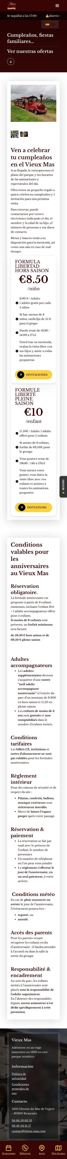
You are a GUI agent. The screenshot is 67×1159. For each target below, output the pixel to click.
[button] (57, 5)
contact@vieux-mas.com (29, 1131)
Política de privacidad (19, 1076)
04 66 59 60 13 (22, 1120)
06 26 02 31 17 (21, 1125)
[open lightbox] (33, 103)
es (53, 24)
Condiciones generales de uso (20, 1089)
